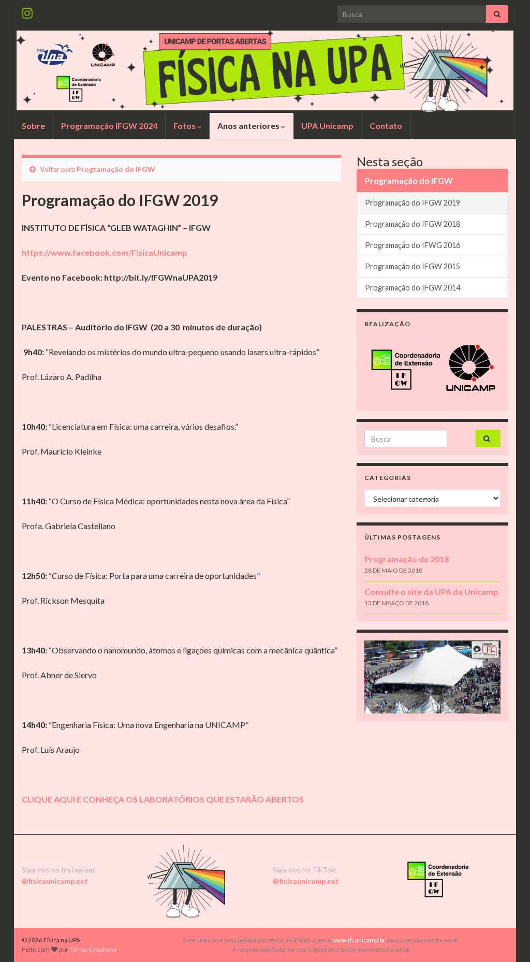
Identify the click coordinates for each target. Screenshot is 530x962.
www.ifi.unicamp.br (359, 940)
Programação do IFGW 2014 (412, 287)
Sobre (33, 125)
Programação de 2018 (406, 559)
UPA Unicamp (327, 125)
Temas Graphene (93, 949)
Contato (386, 125)
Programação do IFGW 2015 (412, 266)
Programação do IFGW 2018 (412, 224)
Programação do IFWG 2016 (412, 245)
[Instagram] (27, 11)
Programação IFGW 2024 (109, 125)
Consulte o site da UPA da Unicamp (431, 591)
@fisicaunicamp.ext (55, 881)
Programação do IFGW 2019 (412, 202)
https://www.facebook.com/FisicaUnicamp (104, 252)
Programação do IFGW (116, 169)
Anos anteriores (249, 125)
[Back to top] (507, 939)
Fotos (185, 125)
